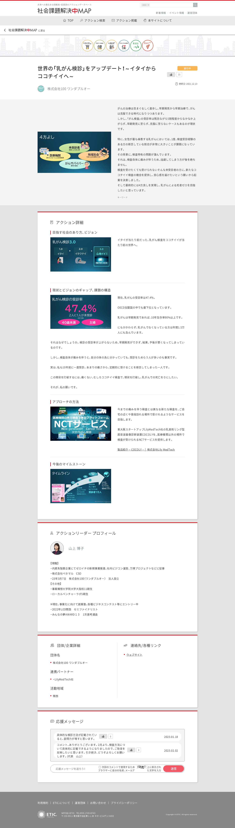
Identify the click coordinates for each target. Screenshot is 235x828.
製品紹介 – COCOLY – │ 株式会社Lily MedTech (146, 449)
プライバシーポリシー (124, 803)
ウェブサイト (134, 655)
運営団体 (192, 13)
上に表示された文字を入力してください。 (155, 770)
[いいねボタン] (171, 74)
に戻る (41, 30)
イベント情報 (176, 13)
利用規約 (43, 803)
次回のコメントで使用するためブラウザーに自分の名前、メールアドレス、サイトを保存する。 (116, 770)
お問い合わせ (98, 803)
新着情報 (161, 13)
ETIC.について (61, 803)
